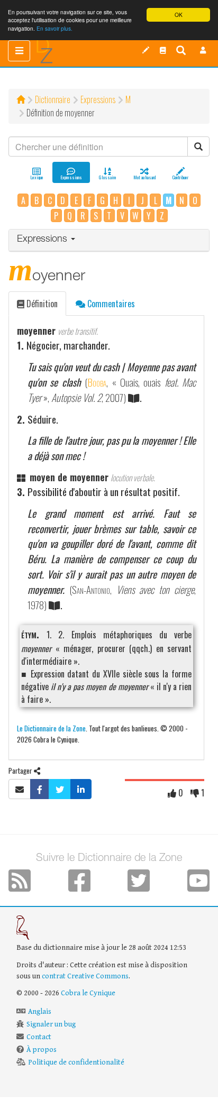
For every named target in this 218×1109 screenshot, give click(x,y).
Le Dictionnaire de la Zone (51, 728)
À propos (41, 1050)
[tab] (109, 240)
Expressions (97, 99)
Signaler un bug (51, 1024)
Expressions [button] (43, 239)
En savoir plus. (54, 28)
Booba (96, 382)
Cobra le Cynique (88, 993)
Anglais (39, 1011)
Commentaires (110, 303)
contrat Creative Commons (85, 976)
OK (179, 15)
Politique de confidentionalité (76, 1062)
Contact (38, 1037)
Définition (41, 303)
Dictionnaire (52, 99)
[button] (203, 50)
